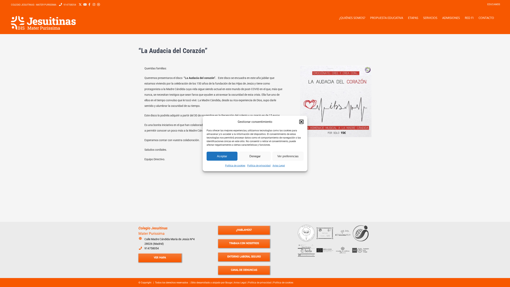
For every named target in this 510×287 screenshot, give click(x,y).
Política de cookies (235, 165)
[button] (301, 122)
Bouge (228, 282)
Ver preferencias (288, 156)
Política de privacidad (259, 165)
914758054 (151, 248)
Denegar (255, 156)
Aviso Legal (279, 165)
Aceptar (222, 156)
